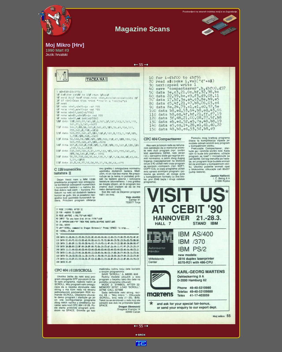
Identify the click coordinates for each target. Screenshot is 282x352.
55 (141, 65)
